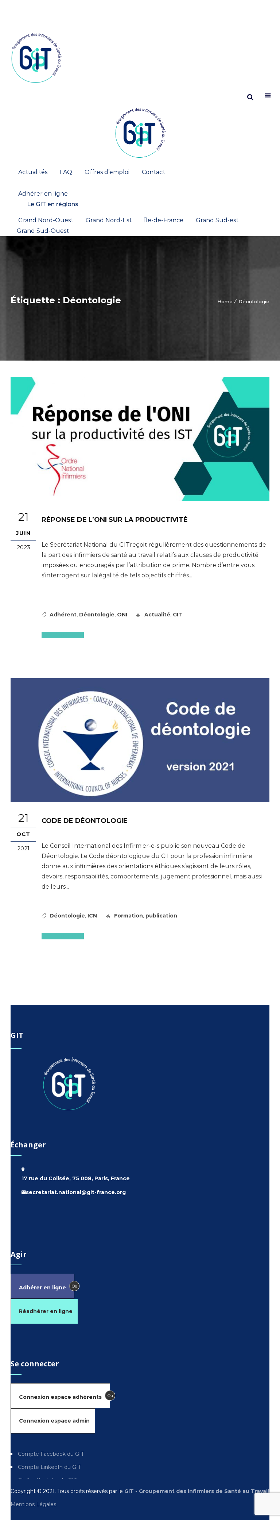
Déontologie (253, 301)
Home (225, 301)
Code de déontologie (85, 821)
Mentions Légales (34, 1504)
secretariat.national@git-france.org (76, 1192)
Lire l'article (59, 635)
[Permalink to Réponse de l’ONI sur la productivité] (140, 499)
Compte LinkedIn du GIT (49, 1467)
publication (161, 915)
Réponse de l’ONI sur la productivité (115, 520)
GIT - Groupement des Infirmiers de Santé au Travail (196, 1491)
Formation (128, 915)
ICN (92, 915)
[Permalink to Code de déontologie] (140, 800)
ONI (122, 614)
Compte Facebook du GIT (51, 1454)
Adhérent (63, 614)
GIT (177, 614)
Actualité (157, 614)
